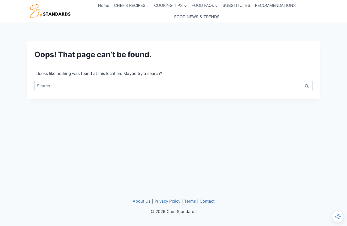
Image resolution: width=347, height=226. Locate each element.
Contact (207, 201)
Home (103, 5)
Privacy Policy (167, 201)
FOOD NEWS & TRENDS (197, 16)
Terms (190, 201)
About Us (142, 201)
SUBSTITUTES (236, 5)
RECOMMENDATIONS (275, 5)
